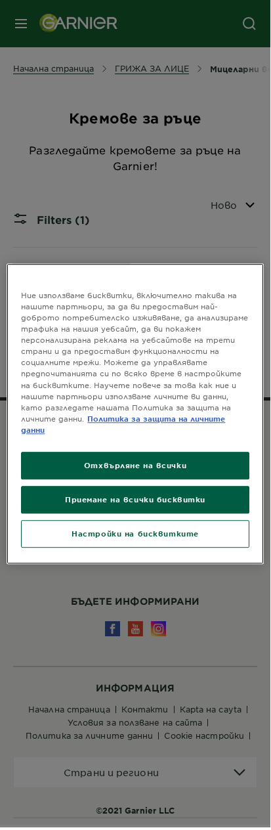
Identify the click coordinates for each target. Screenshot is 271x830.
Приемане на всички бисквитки (135, 499)
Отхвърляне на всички (135, 465)
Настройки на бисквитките (135, 533)
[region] (135, 413)
